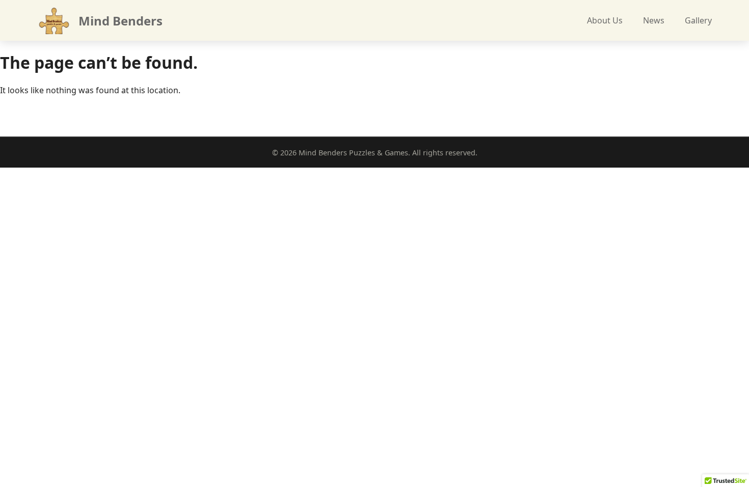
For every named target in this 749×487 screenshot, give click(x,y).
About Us (605, 20)
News (653, 20)
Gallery (698, 20)
